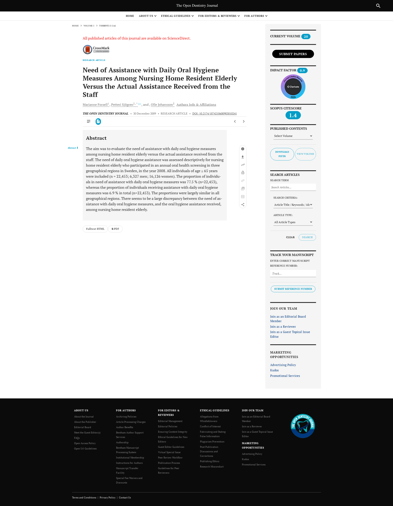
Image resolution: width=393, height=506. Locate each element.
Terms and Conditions (84, 497)
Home (130, 15)
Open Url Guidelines (85, 448)
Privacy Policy (107, 497)
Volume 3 (89, 25)
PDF (116, 228)
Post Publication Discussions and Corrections (209, 451)
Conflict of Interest (210, 426)
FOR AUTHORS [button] (254, 15)
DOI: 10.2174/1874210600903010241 (214, 113)
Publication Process (169, 462)
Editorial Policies (167, 426)
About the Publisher (85, 421)
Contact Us (125, 497)
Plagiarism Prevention (212, 441)
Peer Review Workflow (170, 457)
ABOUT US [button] (146, 15)
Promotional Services (285, 376)
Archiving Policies (126, 416)
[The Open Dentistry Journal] (303, 425)
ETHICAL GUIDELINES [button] (176, 15)
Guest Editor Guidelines (171, 446)
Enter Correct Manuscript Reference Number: (290, 263)
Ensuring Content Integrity (172, 431)
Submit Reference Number (293, 288)
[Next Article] (243, 121)
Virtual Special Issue (169, 452)
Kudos (274, 370)
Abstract (72, 148)
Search (307, 237)
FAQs (77, 437)
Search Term (279, 180)
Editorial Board (82, 427)
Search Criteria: (285, 197)
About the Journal (84, 416)
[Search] (378, 5)
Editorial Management (170, 421)
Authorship (122, 442)
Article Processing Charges (131, 421)
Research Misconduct (212, 466)
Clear (290, 237)
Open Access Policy (85, 443)
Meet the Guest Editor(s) (87, 432)
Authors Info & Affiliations (196, 104)
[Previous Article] (235, 121)
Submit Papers (293, 54)
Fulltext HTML (95, 228)
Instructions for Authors (129, 462)
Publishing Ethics (209, 461)
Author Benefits (124, 427)
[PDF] (98, 121)
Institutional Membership (130, 457)
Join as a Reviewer (283, 326)
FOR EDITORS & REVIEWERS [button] (217, 15)
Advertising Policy (283, 365)
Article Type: (283, 215)
